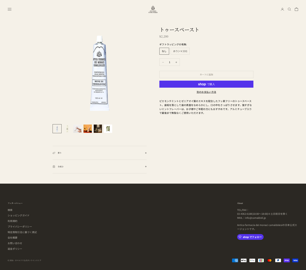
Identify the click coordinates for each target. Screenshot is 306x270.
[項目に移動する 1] (57, 128)
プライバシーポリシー (20, 226)
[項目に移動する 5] (97, 128)
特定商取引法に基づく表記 (22, 232)
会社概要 (12, 237)
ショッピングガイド (19, 215)
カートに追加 (206, 74)
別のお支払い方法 (206, 92)
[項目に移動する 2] (67, 128)
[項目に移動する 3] (77, 128)
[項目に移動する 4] (87, 128)
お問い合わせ (15, 243)
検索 (10, 210)
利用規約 (12, 221)
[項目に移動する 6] (108, 128)
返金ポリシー (15, 248)
